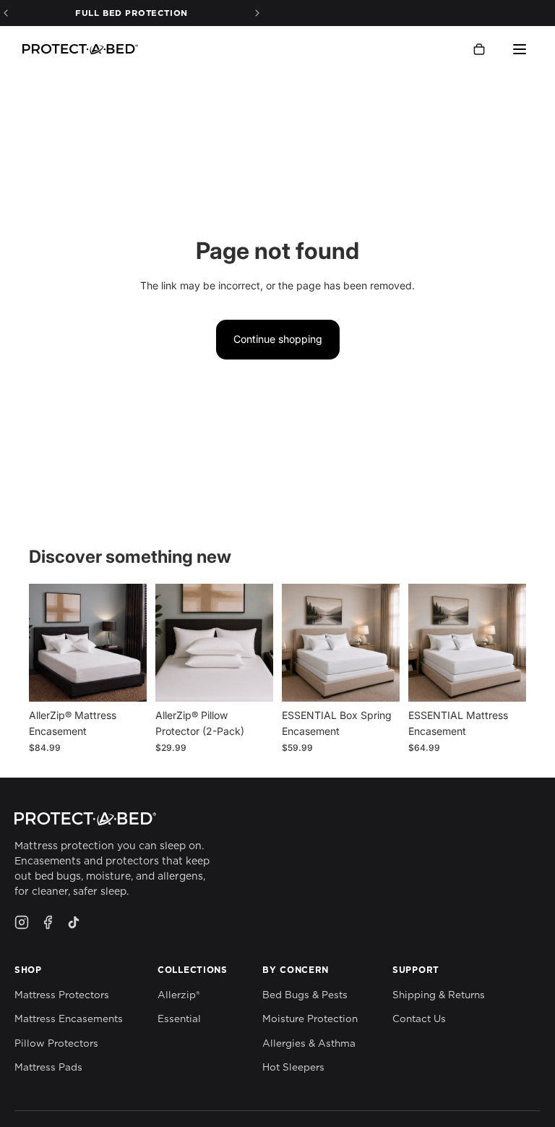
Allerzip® (178, 994)
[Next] (257, 13)
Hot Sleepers (293, 1067)
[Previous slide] (45, 642)
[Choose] (124, 679)
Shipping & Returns (438, 994)
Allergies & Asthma (309, 1043)
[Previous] (6, 13)
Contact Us (419, 1018)
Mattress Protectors (61, 994)
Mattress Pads (48, 1067)
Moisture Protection (310, 1018)
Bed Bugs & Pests (305, 994)
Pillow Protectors (56, 1043)
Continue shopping (277, 339)
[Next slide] (131, 642)
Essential (179, 1018)
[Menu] (520, 49)
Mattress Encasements (68, 1018)
